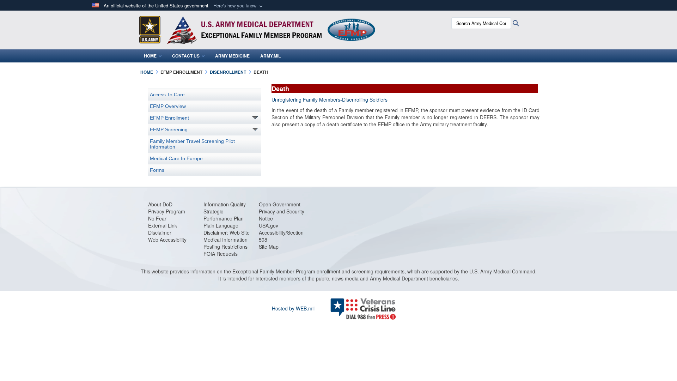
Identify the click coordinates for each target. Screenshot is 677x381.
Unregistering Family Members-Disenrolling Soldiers (330, 99)
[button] (238, 6)
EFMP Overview (168, 106)
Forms (157, 170)
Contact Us (186, 56)
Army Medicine (232, 56)
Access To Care (167, 94)
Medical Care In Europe (176, 158)
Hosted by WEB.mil (293, 308)
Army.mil (270, 56)
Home (150, 56)
